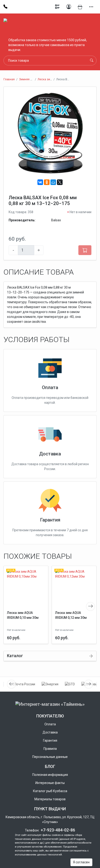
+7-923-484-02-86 (58, 830)
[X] (60, 182)
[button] (91, 7)
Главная (9, 79)
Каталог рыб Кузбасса (50, 791)
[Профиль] (68, 7)
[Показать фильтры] (57, 7)
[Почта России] (22, 684)
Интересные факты (50, 783)
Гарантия (50, 520)
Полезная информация (50, 775)
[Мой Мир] (53, 182)
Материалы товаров (50, 799)
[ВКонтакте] (40, 182)
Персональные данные (50, 757)
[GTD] (70, 684)
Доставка (50, 454)
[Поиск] (92, 61)
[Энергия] (50, 684)
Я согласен (81, 862)
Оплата (50, 387)
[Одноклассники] (47, 182)
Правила (50, 748)
